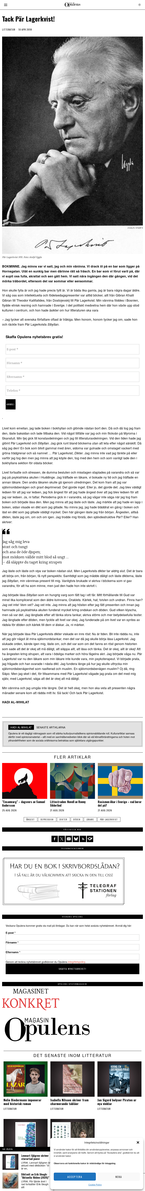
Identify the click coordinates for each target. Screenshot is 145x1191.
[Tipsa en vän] (69, 839)
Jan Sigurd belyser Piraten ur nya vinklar (116, 1102)
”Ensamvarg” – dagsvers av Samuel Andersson (23, 803)
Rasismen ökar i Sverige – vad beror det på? (120, 803)
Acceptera (74, 1177)
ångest (30, 819)
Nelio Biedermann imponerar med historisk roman (22, 1102)
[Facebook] (54, 839)
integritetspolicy (76, 962)
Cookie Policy (95, 1184)
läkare (90, 819)
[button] (138, 1142)
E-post (11, 932)
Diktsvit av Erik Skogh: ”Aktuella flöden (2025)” (35, 1176)
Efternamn (13, 952)
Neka (118, 1177)
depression (47, 819)
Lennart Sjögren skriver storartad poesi (35, 1157)
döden (76, 819)
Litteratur (8, 29)
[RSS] (83, 839)
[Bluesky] (76, 839)
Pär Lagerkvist (109, 819)
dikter (63, 819)
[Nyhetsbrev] (90, 839)
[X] (62, 839)
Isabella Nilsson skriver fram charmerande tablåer (69, 1102)
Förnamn (12, 942)
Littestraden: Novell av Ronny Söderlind (68, 803)
